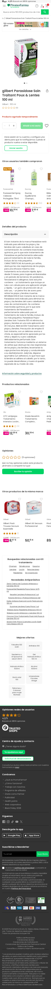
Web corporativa (13, 804)
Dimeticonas (24, 566)
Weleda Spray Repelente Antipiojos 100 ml (24, 610)
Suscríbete (43, 854)
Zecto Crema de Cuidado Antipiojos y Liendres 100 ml (22, 585)
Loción (21, 569)
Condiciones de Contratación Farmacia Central (25, 944)
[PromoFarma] (18, 6)
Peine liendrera (33, 569)
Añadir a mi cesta (32, 125)
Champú (13, 566)
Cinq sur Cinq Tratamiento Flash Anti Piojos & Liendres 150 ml (25, 617)
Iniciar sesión (16, 148)
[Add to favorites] (46, 126)
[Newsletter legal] (3, 869)
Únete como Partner (14, 794)
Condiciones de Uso (25, 940)
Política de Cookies (25, 946)
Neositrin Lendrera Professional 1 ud (24, 594)
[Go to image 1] (24, 83)
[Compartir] (47, 90)
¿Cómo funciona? (13, 783)
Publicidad (10, 797)
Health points (11, 801)
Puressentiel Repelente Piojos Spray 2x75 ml (23, 590)
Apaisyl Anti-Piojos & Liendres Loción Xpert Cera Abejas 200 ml (24, 623)
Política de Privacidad (21, 888)
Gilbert (5, 104)
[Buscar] (45, 12)
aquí (17, 767)
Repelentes (17, 573)
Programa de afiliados (15, 790)
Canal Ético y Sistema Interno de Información (25, 948)
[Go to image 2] (26, 83)
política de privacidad (24, 868)
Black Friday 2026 (13, 808)
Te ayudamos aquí (13, 752)
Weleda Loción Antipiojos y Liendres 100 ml (24, 613)
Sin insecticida (31, 573)
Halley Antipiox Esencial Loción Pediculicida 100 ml (25, 602)
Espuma (36, 566)
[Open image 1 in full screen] (26, 58)
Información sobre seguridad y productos (22, 373)
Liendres (13, 569)
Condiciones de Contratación (25, 942)
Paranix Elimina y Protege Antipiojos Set (24, 598)
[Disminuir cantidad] (4, 125)
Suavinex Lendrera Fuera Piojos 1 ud (24, 606)
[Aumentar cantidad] (13, 125)
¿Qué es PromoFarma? (16, 779)
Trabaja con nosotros (15, 787)
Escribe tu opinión (23, 471)
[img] (25, 109)
